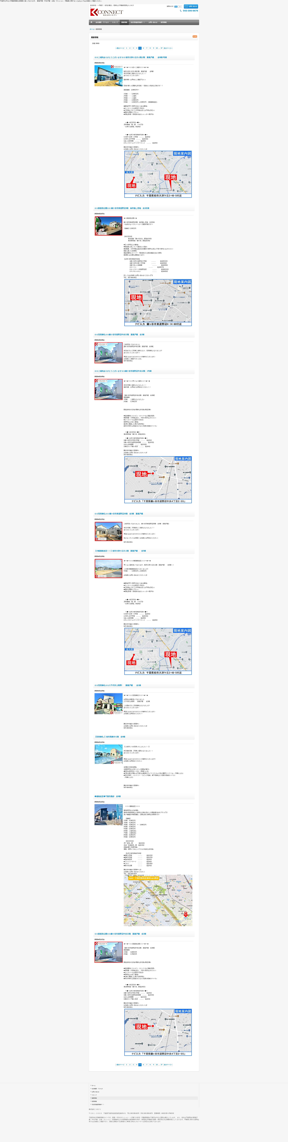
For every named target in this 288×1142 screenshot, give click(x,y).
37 (161, 48)
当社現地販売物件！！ (98, 1104)
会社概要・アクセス (97, 1088)
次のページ (168, 48)
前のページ (120, 48)
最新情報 (94, 1098)
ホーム (94, 1085)
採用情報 (94, 1101)
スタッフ (94, 1095)
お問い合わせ (193, 6)
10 (157, 48)
